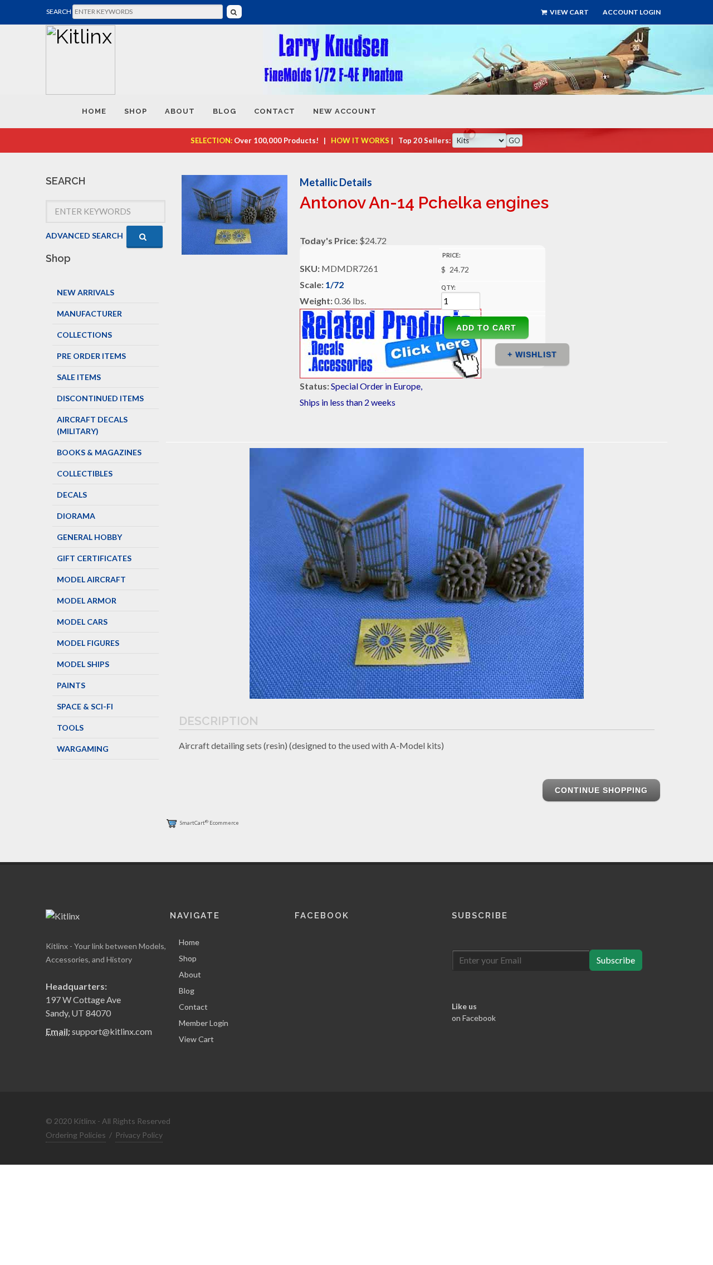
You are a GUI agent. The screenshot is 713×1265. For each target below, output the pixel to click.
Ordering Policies (76, 1135)
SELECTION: (211, 140)
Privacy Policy (139, 1135)
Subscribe (616, 960)
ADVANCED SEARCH (84, 235)
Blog (186, 990)
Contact (193, 1006)
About (190, 974)
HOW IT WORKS (360, 140)
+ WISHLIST (532, 354)
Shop (188, 958)
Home (189, 942)
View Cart (569, 12)
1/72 (334, 284)
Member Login (203, 1023)
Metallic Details (336, 182)
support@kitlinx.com (112, 1031)
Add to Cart (486, 327)
